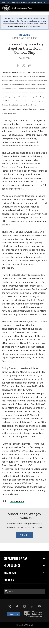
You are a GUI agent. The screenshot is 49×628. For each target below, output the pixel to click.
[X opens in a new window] (10, 606)
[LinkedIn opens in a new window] (32, 606)
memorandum (17, 501)
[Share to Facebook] (18, 66)
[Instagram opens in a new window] (24, 606)
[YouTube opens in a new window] (39, 606)
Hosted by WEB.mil (24, 625)
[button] (45, 8)
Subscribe (24, 535)
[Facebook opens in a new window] (17, 606)
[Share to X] (24, 66)
